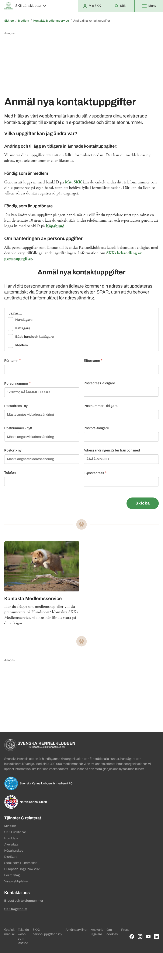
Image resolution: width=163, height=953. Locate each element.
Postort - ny (12, 450)
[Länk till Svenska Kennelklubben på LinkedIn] (156, 936)
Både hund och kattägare (34, 336)
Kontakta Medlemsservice (51, 20)
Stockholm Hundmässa (20, 863)
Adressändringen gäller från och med (112, 450)
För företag (12, 875)
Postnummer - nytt (18, 428)
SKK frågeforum (15, 909)
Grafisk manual (9, 932)
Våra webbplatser (16, 881)
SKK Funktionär (15, 832)
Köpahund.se (13, 850)
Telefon (10, 472)
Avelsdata (11, 844)
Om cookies (112, 932)
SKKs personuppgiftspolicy (47, 932)
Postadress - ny (16, 406)
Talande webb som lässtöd (23, 936)
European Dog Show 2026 (23, 869)
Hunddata (11, 838)
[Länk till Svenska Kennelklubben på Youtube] (148, 936)
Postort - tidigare (96, 428)
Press (125, 929)
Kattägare (22, 328)
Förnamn (11, 360)
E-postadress (94, 473)
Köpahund (55, 226)
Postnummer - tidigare (101, 406)
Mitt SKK (73, 182)
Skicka (142, 503)
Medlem (23, 20)
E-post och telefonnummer (23, 900)
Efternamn (92, 360)
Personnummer (16, 383)
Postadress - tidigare (99, 383)
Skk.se (9, 20)
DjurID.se (10, 856)
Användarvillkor (76, 929)
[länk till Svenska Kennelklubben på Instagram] (140, 936)
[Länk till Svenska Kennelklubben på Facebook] (132, 936)
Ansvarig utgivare (97, 932)
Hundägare (23, 319)
